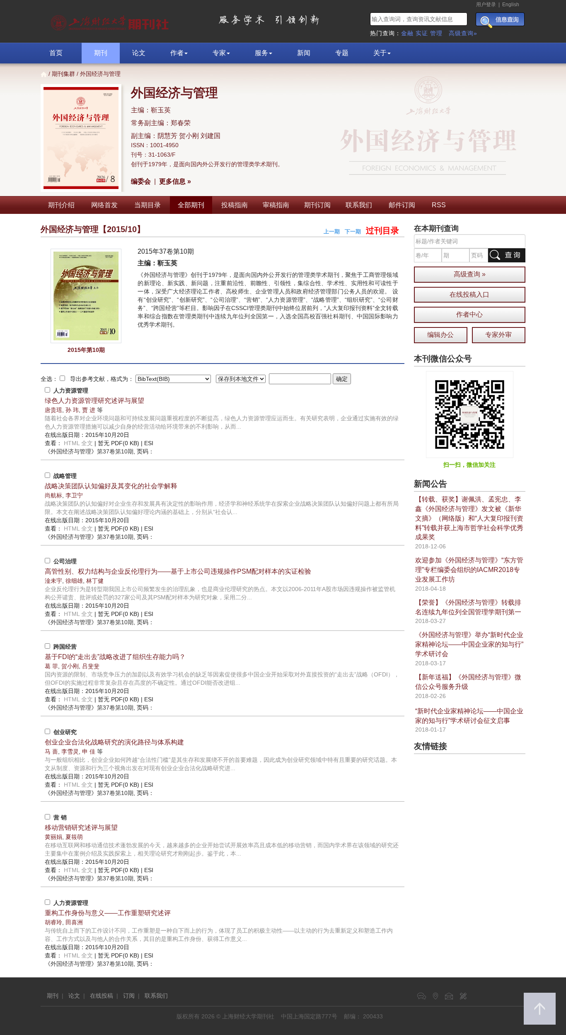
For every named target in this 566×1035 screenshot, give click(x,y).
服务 (261, 52)
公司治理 (65, 561)
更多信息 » (175, 181)
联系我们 (359, 204)
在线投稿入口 (469, 294)
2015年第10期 (86, 350)
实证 (422, 33)
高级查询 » (470, 274)
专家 (219, 52)
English (510, 4)
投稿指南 (234, 204)
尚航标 (53, 495)
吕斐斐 (90, 666)
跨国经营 (65, 646)
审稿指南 (276, 204)
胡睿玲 (53, 922)
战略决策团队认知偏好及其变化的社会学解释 (111, 486)
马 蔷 (51, 751)
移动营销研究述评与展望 (81, 827)
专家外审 (498, 334)
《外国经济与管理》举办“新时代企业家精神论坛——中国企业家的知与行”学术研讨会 (469, 644)
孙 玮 (72, 410)
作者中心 (469, 314)
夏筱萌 (74, 837)
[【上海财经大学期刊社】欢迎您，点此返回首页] (111, 20)
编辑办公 (440, 334)
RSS (439, 204)
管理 (436, 33)
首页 (56, 52)
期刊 (100, 52)
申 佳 (88, 751)
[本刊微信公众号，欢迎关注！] (469, 414)
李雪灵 (70, 751)
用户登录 (486, 4)
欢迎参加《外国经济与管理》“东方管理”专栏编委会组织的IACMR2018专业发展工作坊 (469, 570)
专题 (341, 52)
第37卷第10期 (89, 451)
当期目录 (147, 204)
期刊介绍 (61, 204)
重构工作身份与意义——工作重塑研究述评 (108, 912)
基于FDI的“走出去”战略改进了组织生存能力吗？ (115, 656)
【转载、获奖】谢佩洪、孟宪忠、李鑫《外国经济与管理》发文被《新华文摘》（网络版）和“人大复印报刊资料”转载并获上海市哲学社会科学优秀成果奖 (469, 518)
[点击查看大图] (86, 296)
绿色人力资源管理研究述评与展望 (94, 400)
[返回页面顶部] (540, 1009)
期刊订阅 (317, 204)
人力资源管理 (70, 390)
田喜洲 (74, 922)
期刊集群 (63, 73)
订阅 (129, 995)
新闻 (303, 52)
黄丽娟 (53, 837)
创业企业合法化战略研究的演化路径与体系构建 (114, 742)
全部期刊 (191, 204)
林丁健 (95, 580)
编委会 (141, 181)
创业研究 (65, 732)
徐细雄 (74, 580)
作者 (177, 52)
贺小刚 (70, 666)
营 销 (60, 817)
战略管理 (65, 476)
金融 (407, 33)
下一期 (353, 231)
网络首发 (104, 204)
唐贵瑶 (53, 410)
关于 (380, 52)
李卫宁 (74, 495)
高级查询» (463, 33)
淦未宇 (53, 580)
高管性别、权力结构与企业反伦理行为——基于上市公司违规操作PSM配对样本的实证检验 (178, 571)
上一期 (332, 231)
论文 (138, 52)
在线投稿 (101, 995)
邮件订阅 (402, 204)
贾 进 (88, 410)
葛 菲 (51, 666)
